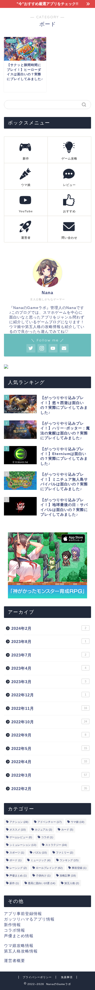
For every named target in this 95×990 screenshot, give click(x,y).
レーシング (18, 867)
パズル (40, 852)
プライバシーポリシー (37, 977)
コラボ (47, 837)
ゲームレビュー (21, 837)
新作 (14, 883)
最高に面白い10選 (41, 883)
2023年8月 (48, 641)
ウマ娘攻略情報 (19, 945)
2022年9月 (48, 735)
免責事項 (67, 977)
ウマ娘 (77, 821)
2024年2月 (48, 628)
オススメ (18, 829)
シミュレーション (23, 844)
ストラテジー (56, 844)
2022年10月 (49, 722)
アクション (19, 821)
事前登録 (79, 867)
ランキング (69, 860)
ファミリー (64, 852)
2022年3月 (49, 775)
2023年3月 (48, 681)
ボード (15, 860)
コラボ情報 (14, 930)
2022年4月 (49, 761)
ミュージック (40, 860)
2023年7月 (48, 655)
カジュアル (43, 829)
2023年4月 (48, 668)
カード (67, 829)
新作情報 (12, 924)
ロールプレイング (49, 867)
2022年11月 (49, 708)
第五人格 (71, 883)
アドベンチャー (49, 821)
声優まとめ (18, 875)
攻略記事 (68, 875)
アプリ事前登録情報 (23, 913)
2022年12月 (48, 695)
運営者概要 (14, 960)
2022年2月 (49, 788)
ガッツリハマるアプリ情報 (29, 919)
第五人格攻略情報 (21, 951)
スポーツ (17, 852)
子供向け (43, 875)
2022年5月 (49, 748)
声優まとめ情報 (19, 935)
